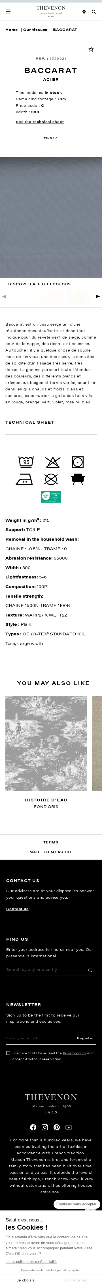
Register (85, 1037)
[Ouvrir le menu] (8, 12)
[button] (98, 297)
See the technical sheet (40, 121)
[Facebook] (33, 1127)
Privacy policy (74, 1053)
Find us (51, 138)
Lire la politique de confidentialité (31, 1262)
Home (11, 29)
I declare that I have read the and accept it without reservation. (53, 1056)
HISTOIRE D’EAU (46, 800)
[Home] (51, 11)
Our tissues (35, 29)
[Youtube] (68, 1127)
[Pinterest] (57, 1127)
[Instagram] (45, 1127)
